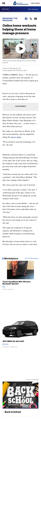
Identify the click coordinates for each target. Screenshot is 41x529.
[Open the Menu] (3, 3)
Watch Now (35, 3)
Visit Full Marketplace (31, 258)
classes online (16, 137)
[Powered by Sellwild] (35, 379)
